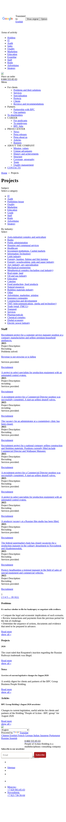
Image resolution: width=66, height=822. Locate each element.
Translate (24, 732)
